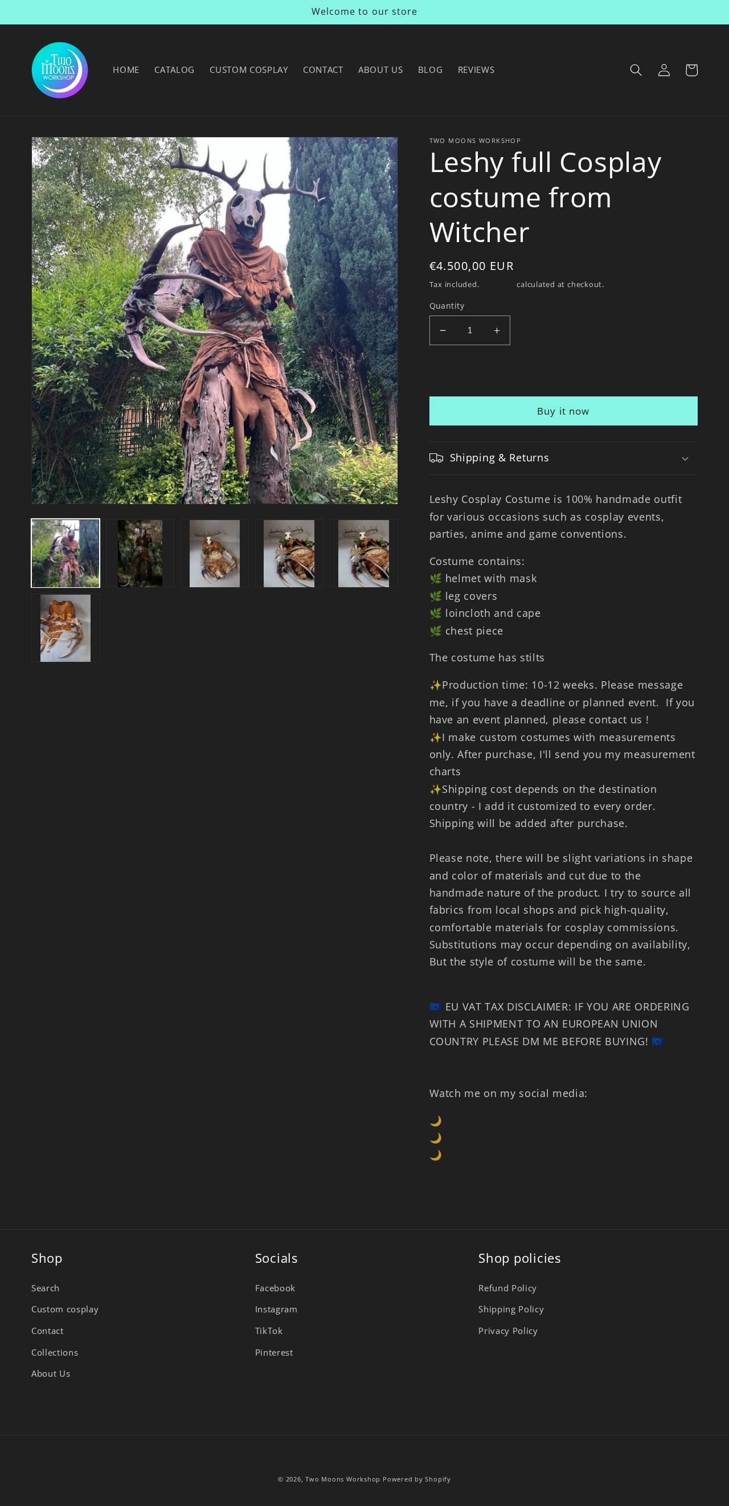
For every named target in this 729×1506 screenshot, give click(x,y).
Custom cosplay (65, 1309)
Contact (47, 1331)
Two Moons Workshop (342, 1479)
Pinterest (274, 1352)
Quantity (447, 305)
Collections (54, 1352)
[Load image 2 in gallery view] (140, 553)
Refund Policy (507, 1288)
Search (45, 1288)
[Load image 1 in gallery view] (65, 553)
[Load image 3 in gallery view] (215, 553)
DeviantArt (472, 1154)
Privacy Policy (508, 1331)
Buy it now (563, 411)
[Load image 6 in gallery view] (65, 628)
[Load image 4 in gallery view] (289, 553)
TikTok (269, 1331)
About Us (50, 1374)
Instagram (471, 1120)
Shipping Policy (511, 1309)
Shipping (497, 284)
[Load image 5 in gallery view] (364, 553)
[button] (636, 70)
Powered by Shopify (417, 1479)
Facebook (469, 1137)
